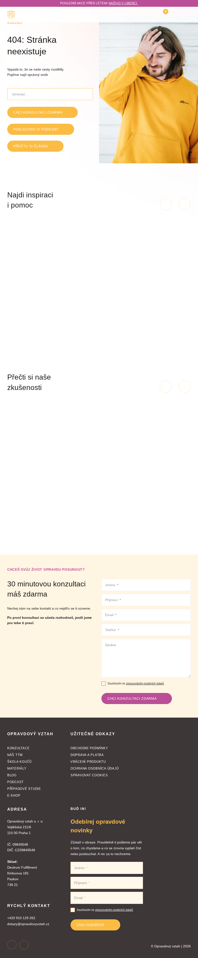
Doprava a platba (87, 755)
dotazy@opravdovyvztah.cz (28, 924)
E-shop (13, 795)
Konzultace (18, 748)
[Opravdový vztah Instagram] (11, 944)
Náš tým (15, 755)
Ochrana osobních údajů (95, 768)
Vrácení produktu (88, 762)
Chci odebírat (91, 925)
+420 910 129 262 (21, 918)
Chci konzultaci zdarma (37, 112)
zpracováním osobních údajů (145, 683)
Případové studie (24, 789)
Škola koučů (19, 762)
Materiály (17, 768)
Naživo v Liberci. (123, 3)
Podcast (15, 782)
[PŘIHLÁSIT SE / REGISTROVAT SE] (175, 14)
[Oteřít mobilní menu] (188, 14)
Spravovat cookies (89, 775)
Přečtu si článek (30, 146)
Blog (12, 775)
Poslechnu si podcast (36, 129)
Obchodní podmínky (89, 748)
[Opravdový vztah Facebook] (23, 944)
